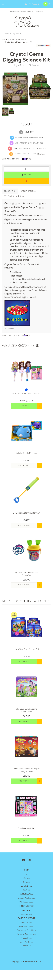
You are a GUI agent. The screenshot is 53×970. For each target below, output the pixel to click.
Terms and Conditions (26, 930)
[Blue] (26, 390)
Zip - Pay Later (26, 942)
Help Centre (26, 922)
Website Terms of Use (26, 934)
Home (4, 39)
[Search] (48, 34)
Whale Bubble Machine (26, 453)
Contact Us (26, 946)
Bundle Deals (26, 886)
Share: (39, 46)
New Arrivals (26, 914)
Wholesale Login (26, 902)
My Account (34, 4)
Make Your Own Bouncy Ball (26, 649)
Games (27, 878)
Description (10, 191)
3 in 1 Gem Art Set (26, 828)
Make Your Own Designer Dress (26, 393)
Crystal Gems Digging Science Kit (18, 42)
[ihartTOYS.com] (26, 21)
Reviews (8, 196)
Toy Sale (26, 890)
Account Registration (26, 898)
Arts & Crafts (22, 39)
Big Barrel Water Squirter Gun (26, 513)
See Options (24, 406)
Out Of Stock (24, 466)
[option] (26, 88)
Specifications (28, 191)
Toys (12, 39)
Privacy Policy (26, 938)
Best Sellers (27, 910)
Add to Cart (24, 662)
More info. (42, 149)
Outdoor (26, 882)
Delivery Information (26, 926)
